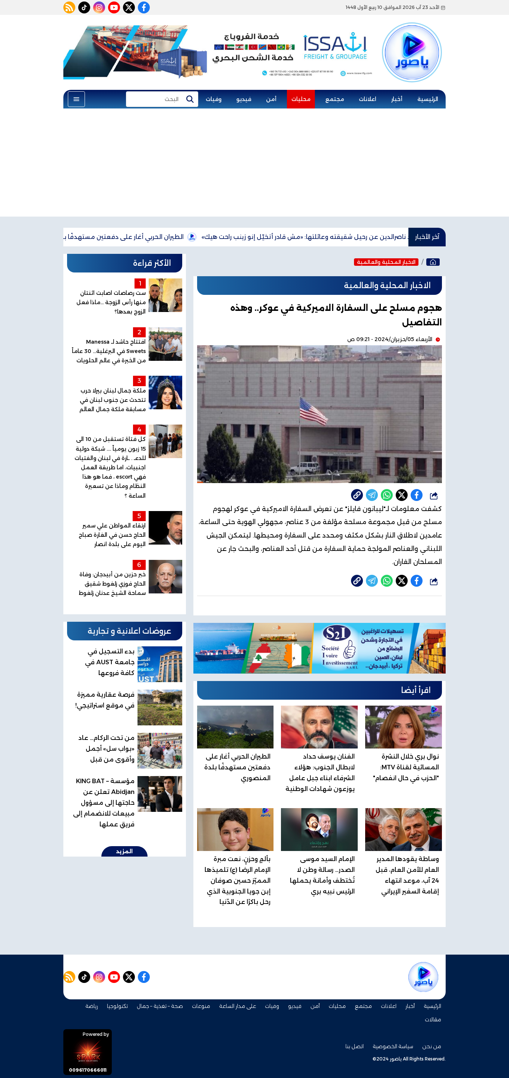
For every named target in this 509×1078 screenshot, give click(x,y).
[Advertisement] (254, 164)
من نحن (431, 1046)
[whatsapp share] (387, 495)
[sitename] (423, 977)
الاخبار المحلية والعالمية (386, 262)
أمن (271, 99)
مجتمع (334, 99)
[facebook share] (417, 495)
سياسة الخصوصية (393, 1046)
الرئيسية (427, 99)
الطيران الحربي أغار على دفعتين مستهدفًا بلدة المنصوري (143, 236)
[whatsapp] (357, 495)
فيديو (243, 99)
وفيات (213, 99)
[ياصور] (412, 42)
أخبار (396, 99)
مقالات (433, 1019)
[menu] (76, 99)
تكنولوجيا (117, 1006)
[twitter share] (402, 495)
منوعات (201, 1006)
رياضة (91, 1006)
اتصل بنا (354, 1046)
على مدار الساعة (237, 1006)
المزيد (124, 851)
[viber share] (372, 495)
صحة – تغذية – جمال (160, 1006)
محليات (300, 99)
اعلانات (367, 99)
